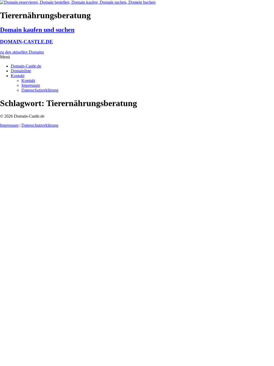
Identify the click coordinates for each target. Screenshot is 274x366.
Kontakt (17, 75)
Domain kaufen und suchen (37, 29)
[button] (137, 57)
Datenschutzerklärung (39, 90)
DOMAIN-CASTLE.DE (26, 41)
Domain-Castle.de (26, 66)
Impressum (30, 85)
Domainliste (21, 71)
